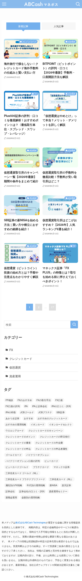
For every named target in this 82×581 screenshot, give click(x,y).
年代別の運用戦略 (36, 485)
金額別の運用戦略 (31, 497)
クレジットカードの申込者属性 (51, 448)
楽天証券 (66, 485)
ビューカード (51, 460)
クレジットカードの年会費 (49, 442)
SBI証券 (60, 412)
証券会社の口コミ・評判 (31, 491)
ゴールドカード (14, 454)
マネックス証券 (62, 466)
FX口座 (59, 400)
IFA (26, 406)
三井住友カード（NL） (61, 479)
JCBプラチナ (45, 412)
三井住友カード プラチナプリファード (25, 479)
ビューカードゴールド (17, 466)
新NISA (53, 485)
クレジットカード (20, 358)
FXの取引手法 (43, 400)
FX (11, 350)
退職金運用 (11, 497)
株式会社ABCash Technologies (30, 522)
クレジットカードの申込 (18, 448)
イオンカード (37, 424)
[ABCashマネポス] (41, 4)
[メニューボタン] (4, 4)
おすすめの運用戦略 (16, 424)
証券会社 (10, 491)
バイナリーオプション (37, 454)
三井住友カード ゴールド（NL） (22, 473)
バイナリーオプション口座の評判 (23, 460)
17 (52, 307)
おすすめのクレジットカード (52, 418)
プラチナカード (41, 466)
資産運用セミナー (58, 491)
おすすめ (28, 418)
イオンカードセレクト (60, 424)
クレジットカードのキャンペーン (45, 430)
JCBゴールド (27, 412)
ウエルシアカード (15, 430)
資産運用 (15, 376)
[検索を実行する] (74, 324)
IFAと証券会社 (39, 406)
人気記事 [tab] (59, 26)
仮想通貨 (15, 367)
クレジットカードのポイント (20, 436)
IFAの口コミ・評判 (61, 406)
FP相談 (9, 400)
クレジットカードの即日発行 (55, 436)
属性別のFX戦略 (14, 485)
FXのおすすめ (25, 400)
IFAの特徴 (11, 412)
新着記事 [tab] (23, 26)
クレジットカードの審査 (18, 442)
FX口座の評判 (13, 406)
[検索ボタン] (78, 4)
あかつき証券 (12, 418)
